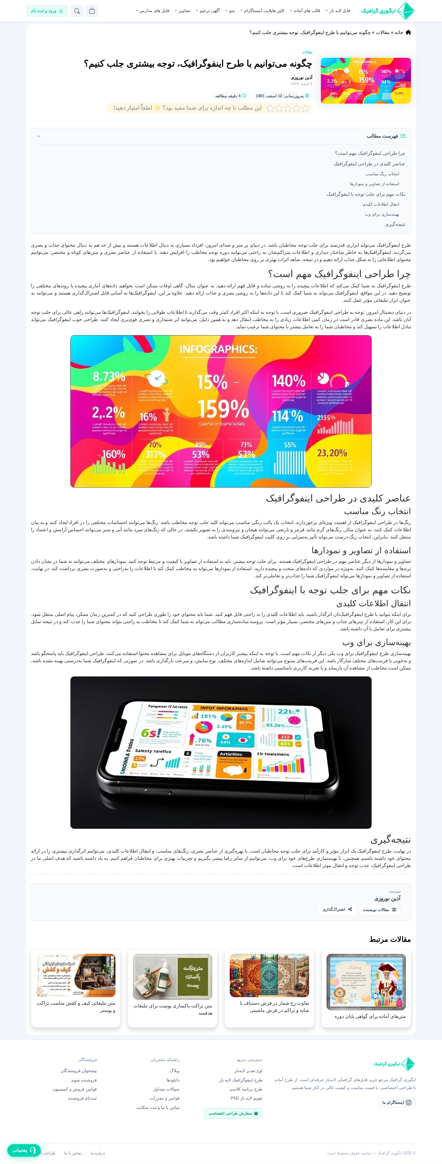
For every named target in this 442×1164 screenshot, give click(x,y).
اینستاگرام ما (393, 1102)
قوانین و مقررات (165, 1098)
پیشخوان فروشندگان (79, 1070)
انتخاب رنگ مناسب (382, 173)
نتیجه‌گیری (395, 224)
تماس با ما (73, 1153)
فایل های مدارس (154, 10)
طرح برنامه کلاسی (245, 1089)
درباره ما (98, 1153)
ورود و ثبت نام (44, 10)
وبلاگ (175, 1070)
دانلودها (173, 1080)
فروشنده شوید (84, 1080)
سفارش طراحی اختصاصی (230, 1113)
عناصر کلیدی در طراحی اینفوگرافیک (369, 163)
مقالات (383, 32)
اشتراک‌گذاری (334, 909)
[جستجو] (77, 11)
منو (232, 10)
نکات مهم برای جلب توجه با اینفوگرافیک (366, 194)
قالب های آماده (307, 10)
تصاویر (184, 10)
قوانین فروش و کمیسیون (75, 1089)
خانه (399, 32)
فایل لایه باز (340, 10)
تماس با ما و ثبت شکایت (158, 1107)
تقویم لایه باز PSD (246, 1098)
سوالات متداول (166, 1089)
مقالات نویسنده (376, 909)
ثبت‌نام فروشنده (82, 1098)
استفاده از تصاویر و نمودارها (374, 183)
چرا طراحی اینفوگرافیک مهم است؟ (370, 153)
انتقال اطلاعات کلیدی (380, 204)
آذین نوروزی (301, 77)
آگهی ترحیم (210, 10)
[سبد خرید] (92, 11)
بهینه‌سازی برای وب (382, 214)
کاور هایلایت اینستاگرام (264, 10)
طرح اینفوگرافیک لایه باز (240, 1080)
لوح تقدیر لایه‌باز (248, 1070)
